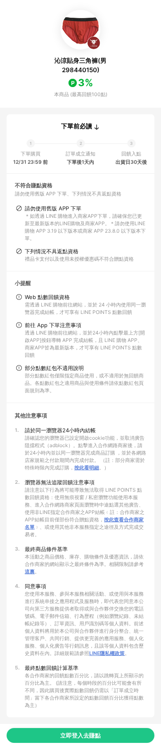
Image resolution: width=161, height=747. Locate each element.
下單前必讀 (76, 126)
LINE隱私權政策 (107, 653)
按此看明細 (86, 467)
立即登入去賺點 (80, 735)
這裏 (30, 571)
